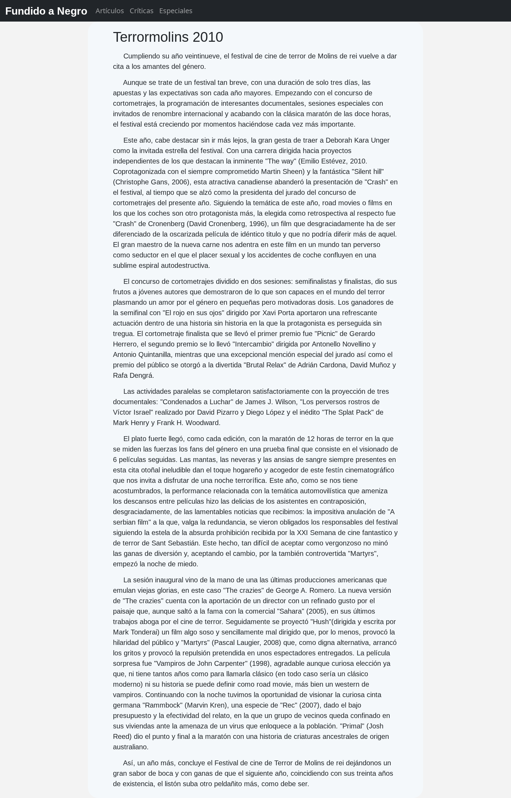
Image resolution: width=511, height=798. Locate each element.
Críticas (142, 10)
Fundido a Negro (46, 11)
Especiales (176, 10)
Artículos (110, 10)
